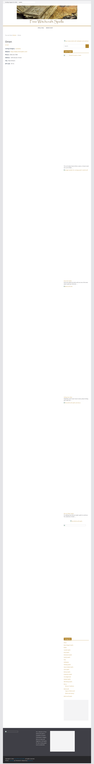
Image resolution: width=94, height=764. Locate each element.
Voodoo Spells (67, 679)
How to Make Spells (68, 667)
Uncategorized (67, 677)
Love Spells (66, 669)
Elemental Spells (68, 655)
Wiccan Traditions (69, 686)
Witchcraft (66, 689)
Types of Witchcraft (70, 691)
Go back (7, 45)
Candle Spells (67, 650)
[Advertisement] (76, 710)
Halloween (66, 662)
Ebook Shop (49, 28)
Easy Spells (66, 652)
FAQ (65, 659)
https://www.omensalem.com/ (19, 51)
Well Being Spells (68, 681)
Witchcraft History (69, 693)
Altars (65, 642)
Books (65, 647)
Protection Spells (68, 674)
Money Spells (67, 672)
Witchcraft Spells (68, 696)
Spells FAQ (41, 28)
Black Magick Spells (68, 645)
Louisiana (18, 48)
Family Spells (67, 657)
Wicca (65, 684)
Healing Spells (67, 664)
